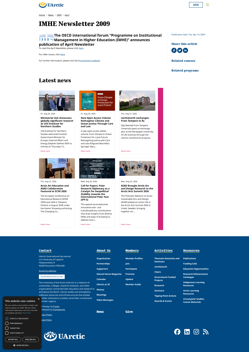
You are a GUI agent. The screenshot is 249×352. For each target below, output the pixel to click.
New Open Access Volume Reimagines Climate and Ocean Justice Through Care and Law (97, 122)
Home (42, 15)
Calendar (101, 279)
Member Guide (133, 284)
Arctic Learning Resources (191, 292)
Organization (103, 258)
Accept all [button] (13, 339)
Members (132, 251)
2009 (59, 15)
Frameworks (59, 309)
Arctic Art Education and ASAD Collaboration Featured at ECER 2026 (55, 188)
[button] (22, 345)
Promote (130, 274)
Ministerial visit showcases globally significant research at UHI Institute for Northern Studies (57, 122)
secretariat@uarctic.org (52, 276)
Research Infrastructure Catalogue (195, 276)
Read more (45, 151)
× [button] (39, 299)
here (81, 48)
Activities (163, 251)
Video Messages (105, 300)
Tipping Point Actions (165, 295)
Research (159, 285)
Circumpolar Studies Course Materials (193, 300)
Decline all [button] (30, 339)
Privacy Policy (45, 314)
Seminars (159, 290)
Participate (131, 268)
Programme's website (89, 60)
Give (196, 4)
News (51, 15)
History (100, 289)
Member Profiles (134, 258)
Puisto (56, 306)
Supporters (102, 268)
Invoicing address (47, 270)
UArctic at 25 (103, 284)
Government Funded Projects (165, 279)
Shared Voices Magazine (109, 274)
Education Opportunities (196, 268)
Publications (189, 258)
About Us (104, 251)
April (67, 15)
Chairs (157, 271)
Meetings (101, 294)
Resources (191, 251)
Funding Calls (190, 263)
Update (129, 279)
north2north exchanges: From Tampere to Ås (135, 119)
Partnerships (103, 263)
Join (127, 263)
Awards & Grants (163, 301)
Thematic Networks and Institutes (166, 260)
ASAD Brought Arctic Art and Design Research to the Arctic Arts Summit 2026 (137, 188)
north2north (160, 266)
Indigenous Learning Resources (194, 284)
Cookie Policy (45, 320)
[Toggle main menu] (207, 4)
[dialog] (22, 322)
